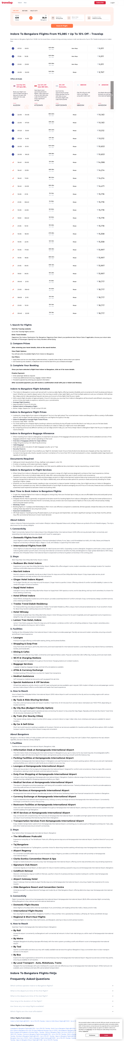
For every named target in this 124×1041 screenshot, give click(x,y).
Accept (106, 1035)
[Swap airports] (31, 18)
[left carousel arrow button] (11, 95)
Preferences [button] (85, 1031)
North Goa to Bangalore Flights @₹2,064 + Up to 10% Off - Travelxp (71, 1028)
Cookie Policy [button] (89, 1029)
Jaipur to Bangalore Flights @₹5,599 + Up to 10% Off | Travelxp (73, 1036)
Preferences (92, 1035)
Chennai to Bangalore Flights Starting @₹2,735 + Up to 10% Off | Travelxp (44, 1034)
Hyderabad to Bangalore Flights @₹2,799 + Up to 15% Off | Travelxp (30, 1028)
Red (25, 2)
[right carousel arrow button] (112, 95)
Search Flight (62, 26)
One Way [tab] (16, 10)
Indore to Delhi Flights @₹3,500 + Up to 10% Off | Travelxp (27, 1021)
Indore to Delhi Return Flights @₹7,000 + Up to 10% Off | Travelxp (65, 1021)
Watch (20, 2)
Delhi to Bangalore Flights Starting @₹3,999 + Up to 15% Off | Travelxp (49, 1038)
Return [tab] (24, 10)
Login (113, 3)
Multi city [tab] (33, 10)
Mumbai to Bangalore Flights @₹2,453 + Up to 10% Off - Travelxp (35, 1036)
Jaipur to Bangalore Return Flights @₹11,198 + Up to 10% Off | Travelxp (37, 1040)
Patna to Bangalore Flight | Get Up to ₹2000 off (59, 1032)
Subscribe (100, 2)
